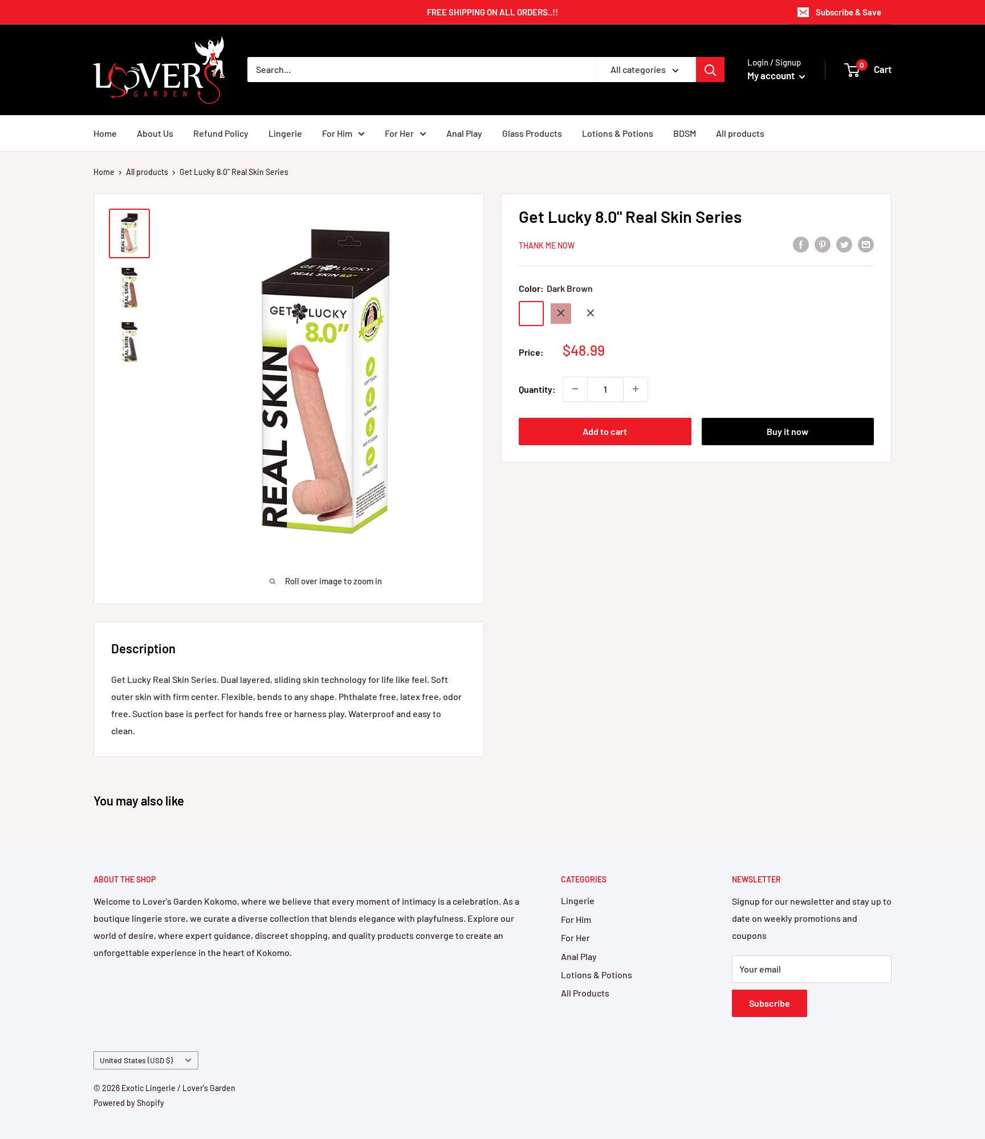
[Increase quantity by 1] (636, 389)
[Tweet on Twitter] (844, 244)
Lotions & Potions (617, 133)
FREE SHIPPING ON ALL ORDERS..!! (492, 12)
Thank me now (547, 245)
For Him (337, 133)
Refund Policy (221, 133)
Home (105, 133)
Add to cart (605, 430)
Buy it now (787, 430)
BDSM (684, 133)
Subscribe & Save (848, 12)
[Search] (710, 69)
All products (740, 133)
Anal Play (464, 133)
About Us (155, 133)
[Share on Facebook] (801, 244)
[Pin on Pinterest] (823, 244)
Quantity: (537, 388)
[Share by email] (866, 244)
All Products (585, 992)
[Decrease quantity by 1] (575, 389)
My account (771, 75)
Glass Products (532, 133)
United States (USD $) (136, 1060)
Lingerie (285, 133)
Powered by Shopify (128, 1103)
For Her (399, 133)
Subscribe (769, 1003)
